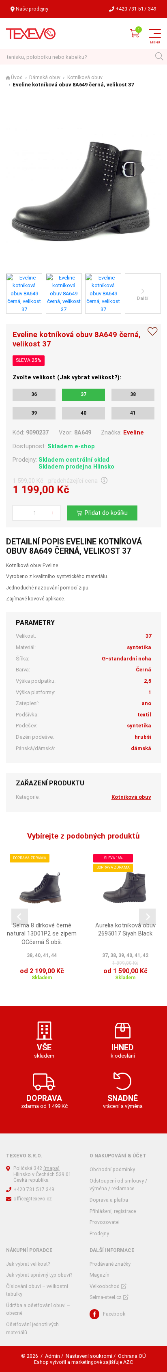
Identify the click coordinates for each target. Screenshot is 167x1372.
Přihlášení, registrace (113, 1211)
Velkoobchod (105, 1286)
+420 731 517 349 (136, 9)
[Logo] (31, 33)
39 (34, 413)
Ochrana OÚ (132, 1356)
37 (83, 394)
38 (133, 394)
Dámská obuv (44, 77)
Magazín (99, 1275)
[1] (159, 57)
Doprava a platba (109, 1200)
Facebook (114, 1314)
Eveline (133, 432)
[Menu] (155, 33)
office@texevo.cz (32, 1199)
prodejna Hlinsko (90, 466)
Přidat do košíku (106, 512)
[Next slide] (147, 916)
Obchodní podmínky (112, 1169)
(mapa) (51, 1168)
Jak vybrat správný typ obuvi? (39, 1275)
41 (133, 413)
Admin (52, 1356)
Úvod (17, 77)
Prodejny (99, 1234)
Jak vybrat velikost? (89, 377)
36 (34, 394)
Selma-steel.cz (106, 1297)
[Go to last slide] (19, 916)
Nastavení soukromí (89, 1356)
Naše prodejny (32, 9)
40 (83, 413)
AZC (128, 1362)
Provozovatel (105, 1222)
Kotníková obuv (85, 77)
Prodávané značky (110, 1264)
